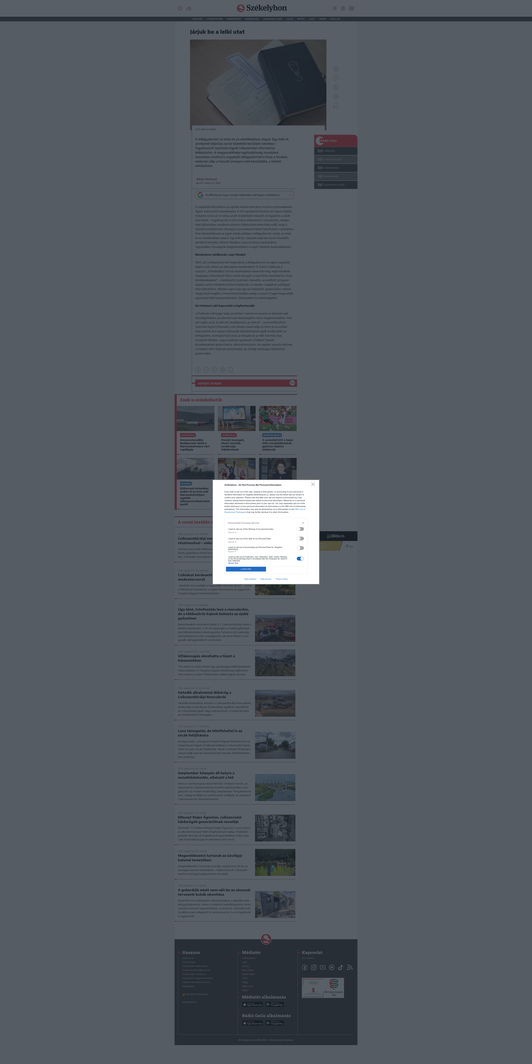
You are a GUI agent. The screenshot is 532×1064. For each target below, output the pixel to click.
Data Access (266, 579)
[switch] (300, 529)
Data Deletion (250, 579)
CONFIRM (246, 569)
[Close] (314, 485)
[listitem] (266, 522)
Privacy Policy (282, 579)
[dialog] (266, 532)
